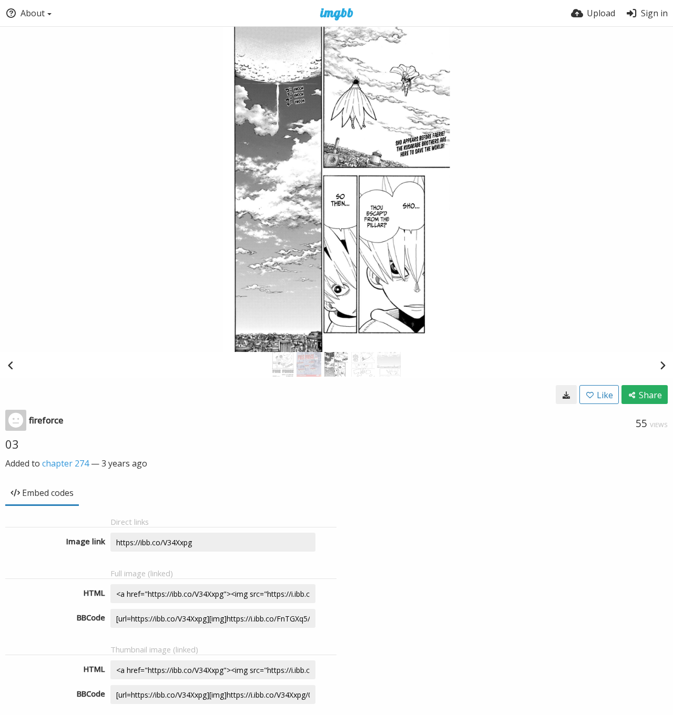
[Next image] (662, 365)
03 (12, 444)
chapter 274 (65, 463)
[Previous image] (10, 365)
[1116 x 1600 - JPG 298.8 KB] (566, 394)
